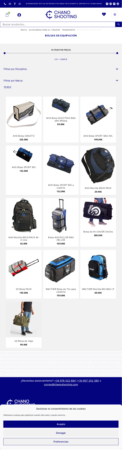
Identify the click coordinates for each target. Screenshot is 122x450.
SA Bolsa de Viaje (23, 341)
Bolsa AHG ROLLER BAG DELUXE (61, 238)
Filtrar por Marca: (13, 80)
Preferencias (60, 441)
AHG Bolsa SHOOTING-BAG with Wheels (61, 119)
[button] (115, 14)
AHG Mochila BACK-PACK (98, 188)
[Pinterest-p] (114, 4)
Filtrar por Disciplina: (15, 69)
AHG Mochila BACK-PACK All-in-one (23, 238)
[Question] (15, 4)
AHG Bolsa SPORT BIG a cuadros (61, 186)
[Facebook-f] (107, 4)
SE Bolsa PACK (24, 289)
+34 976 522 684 (65, 380)
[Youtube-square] (118, 4)
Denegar (61, 432)
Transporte (68, 30)
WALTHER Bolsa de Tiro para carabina (61, 290)
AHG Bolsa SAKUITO (23, 135)
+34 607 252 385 (88, 380)
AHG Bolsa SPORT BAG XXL (98, 135)
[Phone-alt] (5, 4)
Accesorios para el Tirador (44, 30)
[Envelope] (10, 4)
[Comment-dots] (20, 4)
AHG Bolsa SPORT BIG (24, 167)
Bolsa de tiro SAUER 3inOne (98, 231)
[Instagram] (110, 4)
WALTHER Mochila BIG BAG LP (98, 289)
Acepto (61, 424)
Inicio (24, 30)
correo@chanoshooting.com (61, 384)
